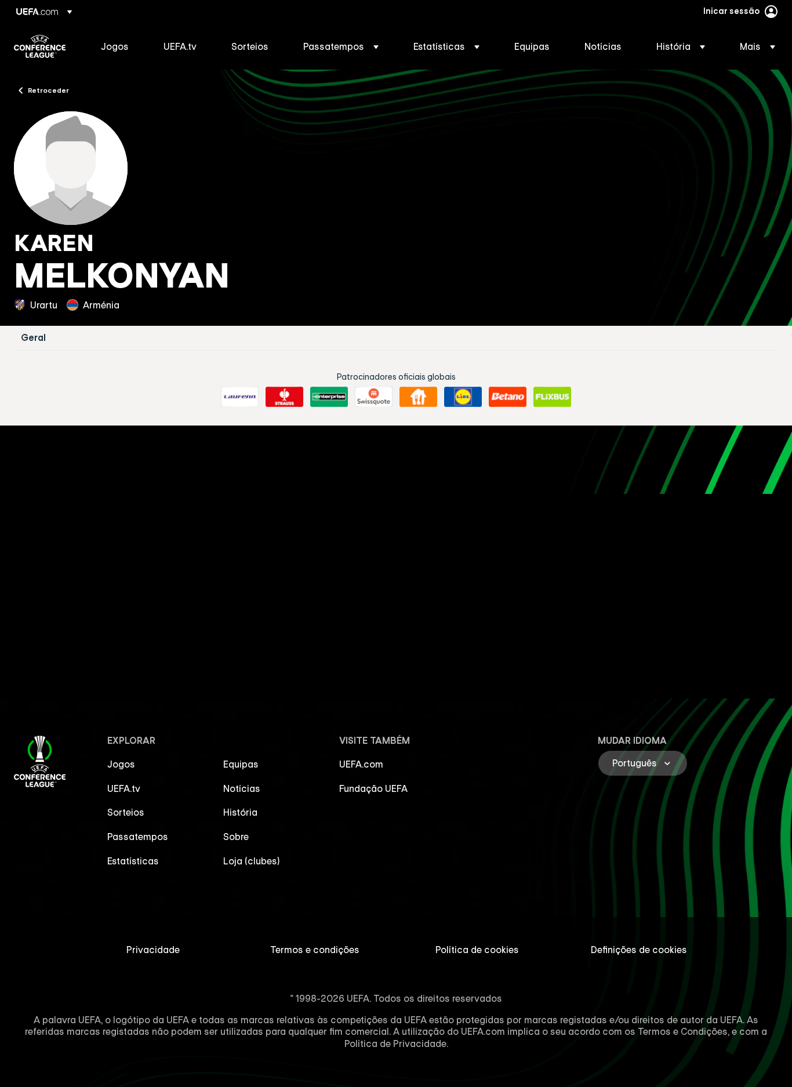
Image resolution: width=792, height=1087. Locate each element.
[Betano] (507, 397)
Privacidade (153, 949)
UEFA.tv (123, 788)
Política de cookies (477, 949)
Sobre (236, 836)
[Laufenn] (240, 397)
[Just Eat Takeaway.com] (418, 397)
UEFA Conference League (40, 46)
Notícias (241, 788)
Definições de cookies (639, 949)
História (240, 812)
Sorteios (125, 812)
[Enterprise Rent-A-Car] (329, 397)
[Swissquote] (374, 397)
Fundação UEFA (373, 788)
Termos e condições (314, 949)
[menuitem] (117, 46)
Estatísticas (133, 861)
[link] (114, 46)
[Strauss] (284, 397)
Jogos (121, 764)
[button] (341, 46)
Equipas (241, 764)
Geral (33, 338)
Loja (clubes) (251, 861)
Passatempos (137, 836)
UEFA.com (361, 764)
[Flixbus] (552, 397)
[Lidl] (463, 397)
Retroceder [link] (48, 90)
